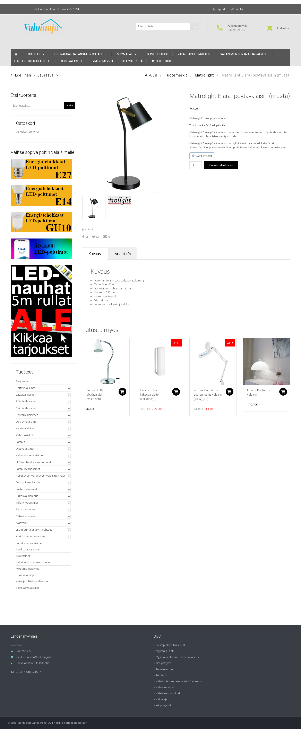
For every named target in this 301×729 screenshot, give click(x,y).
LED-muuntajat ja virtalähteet (34, 529)
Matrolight (204, 75)
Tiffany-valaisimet (27, 502)
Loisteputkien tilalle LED (33, 61)
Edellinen (21, 75)
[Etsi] (194, 26)
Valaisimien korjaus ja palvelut (244, 54)
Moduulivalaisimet (27, 568)
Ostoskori (164, 61)
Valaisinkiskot (24, 435)
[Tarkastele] (106, 361)
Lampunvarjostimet (28, 469)
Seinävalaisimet (26, 408)
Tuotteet (33, 54)
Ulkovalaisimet (25, 448)
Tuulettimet (23, 556)
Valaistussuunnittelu (194, 54)
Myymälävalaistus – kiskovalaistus (177, 657)
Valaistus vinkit (165, 687)
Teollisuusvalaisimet (28, 549)
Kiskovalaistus (72, 61)
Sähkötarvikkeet (26, 516)
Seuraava (47, 75)
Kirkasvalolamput (27, 496)
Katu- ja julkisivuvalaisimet (32, 581)
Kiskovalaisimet (25, 428)
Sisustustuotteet (26, 509)
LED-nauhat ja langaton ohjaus (78, 54)
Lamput (20, 442)
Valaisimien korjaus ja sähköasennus (179, 681)
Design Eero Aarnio (28, 482)
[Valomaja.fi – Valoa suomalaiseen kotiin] (43, 25)
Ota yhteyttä (132, 61)
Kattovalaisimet (25, 388)
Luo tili (239, 9)
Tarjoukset (22, 381)
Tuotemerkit (176, 75)
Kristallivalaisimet (27, 415)
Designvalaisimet (26, 421)
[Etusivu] (15, 54)
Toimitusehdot (157, 54)
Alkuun (151, 75)
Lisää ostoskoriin (221, 165)
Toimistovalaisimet (27, 588)
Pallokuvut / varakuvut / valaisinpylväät (40, 475)
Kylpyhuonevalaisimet (30, 455)
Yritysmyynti (103, 61)
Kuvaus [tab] (94, 253)
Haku (70, 105)
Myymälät (125, 54)
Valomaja (161, 699)
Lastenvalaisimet (26, 489)
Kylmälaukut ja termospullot (33, 562)
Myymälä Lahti (165, 651)
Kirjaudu (221, 9)
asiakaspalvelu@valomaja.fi (33, 657)
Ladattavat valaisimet (29, 543)
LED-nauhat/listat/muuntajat (33, 462)
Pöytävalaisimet (26, 401)
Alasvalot (21, 523)
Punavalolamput (26, 575)
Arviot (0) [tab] (123, 253)
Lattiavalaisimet (25, 394)
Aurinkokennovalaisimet (31, 536)
